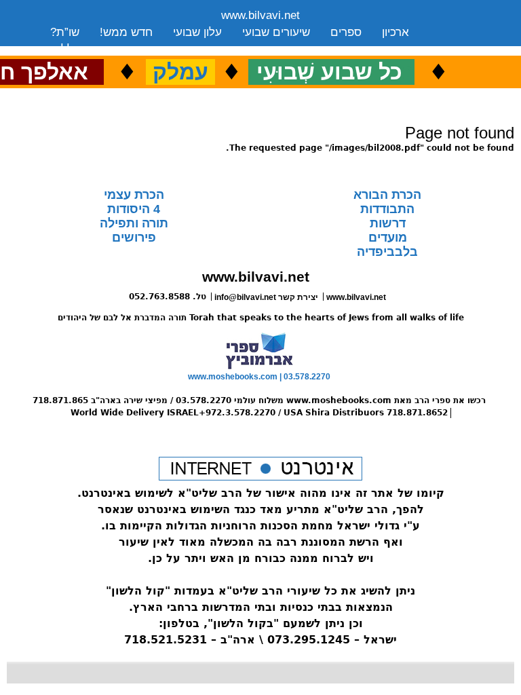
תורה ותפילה (134, 223)
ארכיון (395, 32)
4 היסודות (133, 209)
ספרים (346, 32)
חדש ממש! (126, 32)
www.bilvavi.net (260, 15)
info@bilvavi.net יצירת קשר (266, 297)
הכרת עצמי (134, 195)
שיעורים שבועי (276, 32)
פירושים (134, 237)
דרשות (388, 223)
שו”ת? (64, 32)
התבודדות (387, 209)
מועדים (387, 237)
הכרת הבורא (387, 195)
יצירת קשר (157, 49)
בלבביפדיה (387, 252)
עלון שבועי (197, 32)
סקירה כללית (81, 49)
